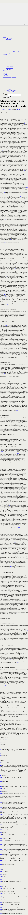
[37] (26, 486)
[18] (16, 208)
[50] (18, 662)
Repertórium (8, 69)
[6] (2, 150)
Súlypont (18, 109)
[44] (14, 587)
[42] (2, 554)
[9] (20, 174)
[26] (5, 294)
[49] (10, 659)
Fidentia (5, 73)
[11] (18, 180)
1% (9, 53)
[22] (2, 263)
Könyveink (8, 89)
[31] (4, 373)
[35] (13, 471)
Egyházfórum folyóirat (11, 90)
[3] (6, 128)
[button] (3, 93)
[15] (9, 193)
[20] (10, 239)
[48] (13, 650)
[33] (2, 451)
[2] (24, 123)
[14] (4, 192)
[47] (1, 641)
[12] (15, 186)
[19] (5, 219)
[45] (17, 613)
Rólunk (4, 37)
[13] (27, 187)
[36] (16, 473)
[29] (6, 325)
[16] (20, 196)
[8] (24, 170)
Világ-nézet (5, 70)
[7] (6, 153)
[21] (5, 242)
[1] (19, 121)
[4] (19, 130)
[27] (6, 296)
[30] (13, 327)
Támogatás (5, 75)
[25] (18, 283)
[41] (13, 544)
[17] (7, 208)
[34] (18, 453)
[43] (11, 566)
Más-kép (5, 71)
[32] (17, 410)
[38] (9, 505)
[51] (5, 685)
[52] (6, 739)
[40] (15, 542)
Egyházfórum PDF (10, 91)
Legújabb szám (9, 66)
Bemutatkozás (9, 38)
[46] (27, 630)
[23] (15, 268)
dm (10, 109)
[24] (6, 276)
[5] (17, 141)
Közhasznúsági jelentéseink (15, 51)
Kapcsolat (5, 74)
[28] (7, 304)
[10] (24, 177)
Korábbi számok (9, 68)
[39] (19, 527)
